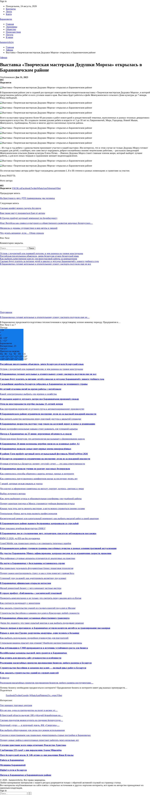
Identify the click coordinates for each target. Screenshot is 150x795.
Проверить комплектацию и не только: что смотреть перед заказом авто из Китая (40, 598)
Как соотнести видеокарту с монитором (20, 603)
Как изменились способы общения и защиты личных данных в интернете (37, 473)
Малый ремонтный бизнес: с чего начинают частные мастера (30, 588)
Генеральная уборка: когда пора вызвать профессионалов (28, 513)
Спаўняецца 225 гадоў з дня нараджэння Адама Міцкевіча (31, 750)
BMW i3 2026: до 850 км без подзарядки (20, 538)
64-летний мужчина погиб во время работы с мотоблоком (30, 389)
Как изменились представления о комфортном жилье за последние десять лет (38, 478)
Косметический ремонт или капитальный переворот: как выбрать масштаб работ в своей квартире (49, 518)
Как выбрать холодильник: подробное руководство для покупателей (34, 638)
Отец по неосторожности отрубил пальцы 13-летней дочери (31, 404)
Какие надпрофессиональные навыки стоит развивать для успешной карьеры (39, 429)
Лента (9, 11)
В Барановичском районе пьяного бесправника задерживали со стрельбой (39, 523)
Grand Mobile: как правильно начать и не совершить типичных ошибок (35, 543)
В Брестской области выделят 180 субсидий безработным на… (31, 715)
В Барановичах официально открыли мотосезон (25, 583)
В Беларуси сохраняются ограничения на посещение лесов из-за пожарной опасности (45, 458)
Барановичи (6, 19)
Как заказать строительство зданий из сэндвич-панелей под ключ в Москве (37, 608)
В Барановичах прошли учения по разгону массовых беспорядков (35, 468)
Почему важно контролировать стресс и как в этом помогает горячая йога (37, 573)
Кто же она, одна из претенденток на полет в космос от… (29, 710)
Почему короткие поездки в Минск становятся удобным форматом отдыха (37, 503)
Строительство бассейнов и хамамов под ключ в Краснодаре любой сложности (39, 613)
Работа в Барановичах (12, 760)
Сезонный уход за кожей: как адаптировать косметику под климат (33, 578)
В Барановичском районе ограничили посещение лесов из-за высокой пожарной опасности (48, 414)
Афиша (3, 57)
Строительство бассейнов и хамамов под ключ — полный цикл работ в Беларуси (43, 668)
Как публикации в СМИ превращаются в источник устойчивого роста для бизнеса (44, 648)
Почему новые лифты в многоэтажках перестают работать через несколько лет (39, 740)
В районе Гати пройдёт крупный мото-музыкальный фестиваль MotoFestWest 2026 (44, 453)
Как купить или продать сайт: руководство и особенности (30, 658)
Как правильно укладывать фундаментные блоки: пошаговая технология (36, 568)
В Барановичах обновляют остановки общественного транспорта (34, 618)
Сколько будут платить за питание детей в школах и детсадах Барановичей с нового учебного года (49, 261)
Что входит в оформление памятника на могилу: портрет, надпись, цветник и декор (42, 488)
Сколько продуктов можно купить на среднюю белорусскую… (31, 720)
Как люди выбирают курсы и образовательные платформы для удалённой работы (41, 498)
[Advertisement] (75, 288)
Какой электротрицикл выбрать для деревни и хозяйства (28, 394)
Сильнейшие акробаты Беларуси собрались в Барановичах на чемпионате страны (44, 384)
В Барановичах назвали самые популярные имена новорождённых (35, 449)
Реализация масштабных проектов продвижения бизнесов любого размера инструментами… (46, 683)
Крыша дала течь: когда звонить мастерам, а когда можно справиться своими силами (42, 508)
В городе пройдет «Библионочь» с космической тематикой (31, 593)
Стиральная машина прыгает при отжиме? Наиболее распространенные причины (41, 643)
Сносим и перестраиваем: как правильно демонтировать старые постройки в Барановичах (45, 735)
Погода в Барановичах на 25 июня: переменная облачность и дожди (36, 434)
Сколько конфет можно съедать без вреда (20, 208)
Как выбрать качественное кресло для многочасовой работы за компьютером (38, 258)
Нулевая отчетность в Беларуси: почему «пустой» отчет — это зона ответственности (42, 463)
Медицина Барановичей (12, 765)
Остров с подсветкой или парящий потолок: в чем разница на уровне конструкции (41, 253)
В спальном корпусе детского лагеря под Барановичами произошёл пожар (39, 399)
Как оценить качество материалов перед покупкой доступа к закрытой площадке (40, 419)
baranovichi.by (7, 42)
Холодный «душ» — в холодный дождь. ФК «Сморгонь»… (29, 725)
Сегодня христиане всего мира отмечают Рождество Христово (33, 745)
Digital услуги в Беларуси (13, 770)
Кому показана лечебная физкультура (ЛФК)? (22, 528)
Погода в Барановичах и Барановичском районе (25, 775)
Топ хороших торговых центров (16, 705)
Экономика (11, 26)
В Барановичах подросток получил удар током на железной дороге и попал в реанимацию (47, 424)
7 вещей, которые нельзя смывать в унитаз (21, 483)
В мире (9, 37)
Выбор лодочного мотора (12, 493)
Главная (10, 24)
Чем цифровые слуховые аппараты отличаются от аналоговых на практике (37, 558)
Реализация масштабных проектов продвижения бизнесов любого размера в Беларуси (46, 663)
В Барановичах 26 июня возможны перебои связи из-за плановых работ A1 (40, 444)
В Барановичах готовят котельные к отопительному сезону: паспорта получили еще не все (45, 264)
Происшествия (13, 32)
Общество (11, 29)
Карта (9, 14)
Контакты (11, 9)
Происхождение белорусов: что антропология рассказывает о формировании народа (42, 439)
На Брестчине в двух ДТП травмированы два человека (27, 198)
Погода (9, 34)
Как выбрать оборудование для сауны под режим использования (32, 730)
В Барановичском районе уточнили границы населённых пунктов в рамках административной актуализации (58, 548)
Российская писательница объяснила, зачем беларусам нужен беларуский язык (39, 256)
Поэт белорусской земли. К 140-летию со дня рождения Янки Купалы (37, 755)
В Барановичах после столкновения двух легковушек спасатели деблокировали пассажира (48, 533)
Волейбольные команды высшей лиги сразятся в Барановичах (33, 653)
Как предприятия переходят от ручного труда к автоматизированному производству (42, 409)
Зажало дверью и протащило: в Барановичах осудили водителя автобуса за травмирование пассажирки (55, 628)
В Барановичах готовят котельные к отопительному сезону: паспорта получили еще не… (45, 317)
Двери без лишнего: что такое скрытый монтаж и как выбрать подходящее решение (42, 623)
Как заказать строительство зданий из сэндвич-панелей (29, 673)
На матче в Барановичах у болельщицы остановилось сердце (32, 563)
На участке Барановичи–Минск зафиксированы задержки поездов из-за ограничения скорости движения (55, 553)
